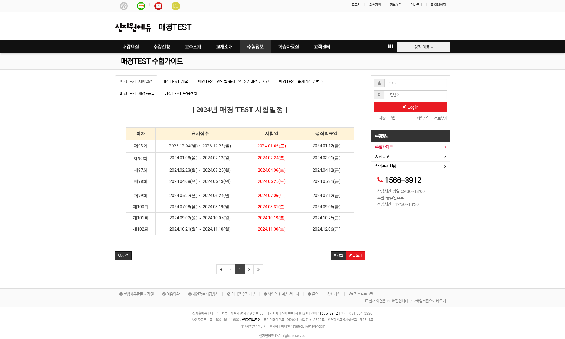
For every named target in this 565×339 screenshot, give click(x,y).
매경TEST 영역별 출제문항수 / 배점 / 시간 (233, 81)
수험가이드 (384, 147)
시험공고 (382, 156)
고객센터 (322, 46)
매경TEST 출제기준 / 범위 (301, 81)
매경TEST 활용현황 (180, 93)
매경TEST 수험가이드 (152, 61)
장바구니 (416, 4)
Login (412, 107)
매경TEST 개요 (175, 81)
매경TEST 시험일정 (136, 81)
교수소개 (193, 46)
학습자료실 (288, 46)
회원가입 (375, 4)
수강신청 (162, 46)
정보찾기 (396, 4)
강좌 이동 (422, 47)
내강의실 (130, 46)
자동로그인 (386, 117)
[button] (123, 255)
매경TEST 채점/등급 (137, 93)
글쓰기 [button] (357, 255)
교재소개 (224, 46)
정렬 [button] (339, 255)
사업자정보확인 (250, 320)
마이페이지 (438, 4)
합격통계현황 (385, 166)
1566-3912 (403, 180)
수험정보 (255, 46)
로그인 (356, 4)
